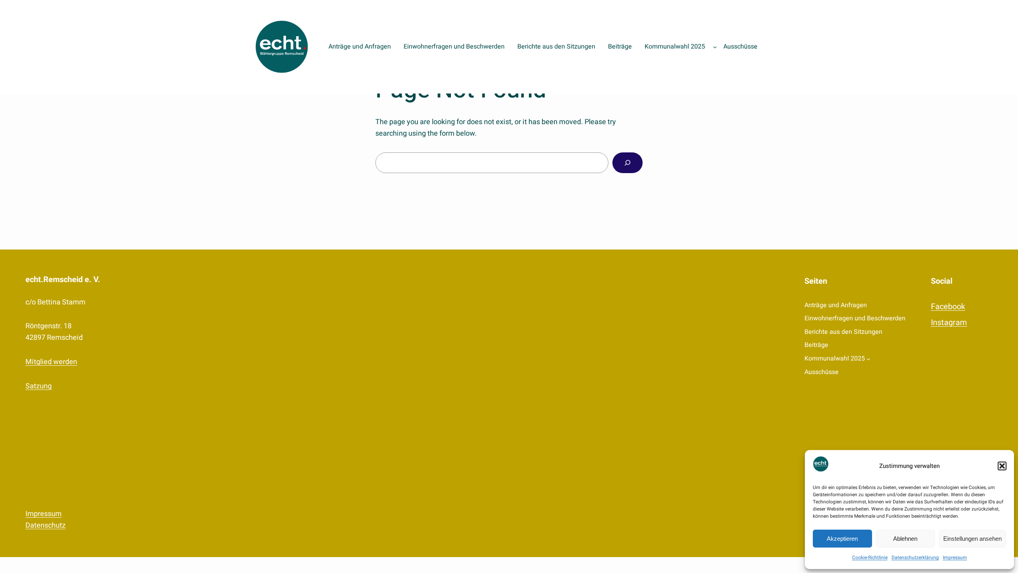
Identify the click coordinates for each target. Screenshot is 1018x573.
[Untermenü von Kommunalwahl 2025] (715, 47)
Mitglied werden (51, 362)
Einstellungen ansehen (972, 538)
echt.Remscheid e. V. (62, 279)
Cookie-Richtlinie (870, 557)
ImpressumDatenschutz (45, 520)
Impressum (955, 557)
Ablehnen (905, 538)
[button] (1002, 466)
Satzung (38, 386)
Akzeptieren (842, 538)
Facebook (948, 306)
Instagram (949, 322)
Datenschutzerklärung (915, 557)
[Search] (627, 162)
